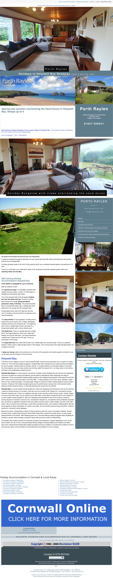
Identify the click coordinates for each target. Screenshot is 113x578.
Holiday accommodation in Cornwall (69, 483)
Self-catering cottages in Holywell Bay (13, 480)
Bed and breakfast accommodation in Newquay (15, 487)
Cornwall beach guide (65, 490)
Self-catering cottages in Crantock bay (13, 483)
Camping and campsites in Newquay (12, 488)
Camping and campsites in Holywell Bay (13, 482)
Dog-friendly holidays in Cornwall (68, 487)
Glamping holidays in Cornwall (68, 485)
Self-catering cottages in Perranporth (13, 492)
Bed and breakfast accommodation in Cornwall (72, 482)
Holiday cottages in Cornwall (67, 480)
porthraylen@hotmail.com (94, 390)
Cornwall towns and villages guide (69, 492)
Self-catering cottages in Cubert (11, 490)
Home (60, 1)
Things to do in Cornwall (66, 493)
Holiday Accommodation (82, 1)
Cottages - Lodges (94, 1)
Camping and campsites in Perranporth (13, 493)
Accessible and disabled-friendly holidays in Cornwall (73, 488)
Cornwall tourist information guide (68, 495)
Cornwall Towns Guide (69, 1)
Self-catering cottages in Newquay (12, 485)
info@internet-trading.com (56, 558)
